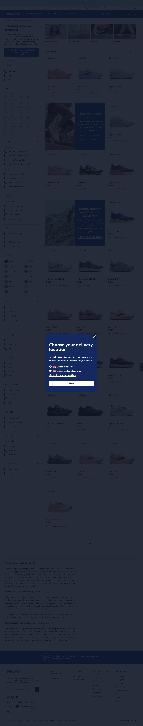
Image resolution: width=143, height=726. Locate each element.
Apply (71, 383)
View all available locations (62, 375)
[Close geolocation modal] (94, 337)
